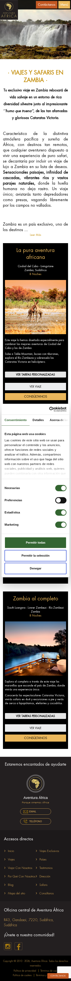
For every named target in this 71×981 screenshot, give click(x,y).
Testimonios (45, 868)
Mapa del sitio (16, 893)
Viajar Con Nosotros (20, 868)
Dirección (44, 876)
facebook (18, 946)
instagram (8, 946)
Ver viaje (35, 386)
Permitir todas (35, 542)
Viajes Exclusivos (49, 851)
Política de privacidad (25, 971)
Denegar (35, 568)
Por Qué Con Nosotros (21, 876)
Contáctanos (46, 4)
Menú (64, 4)
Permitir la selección (35, 555)
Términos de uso (48, 971)
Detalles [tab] (38, 420)
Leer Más (35, 234)
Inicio (11, 851)
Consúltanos (35, 396)
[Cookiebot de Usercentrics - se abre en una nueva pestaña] (50, 409)
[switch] (60, 500)
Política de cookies (22, 975)
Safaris (43, 884)
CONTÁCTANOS (57, 976)
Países (42, 859)
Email (32, 811)
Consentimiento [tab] (16, 420)
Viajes (11, 859)
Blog (10, 884)
